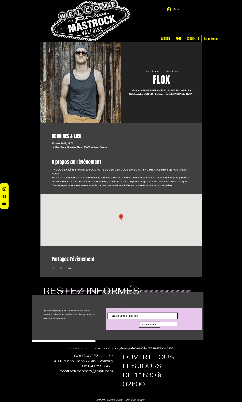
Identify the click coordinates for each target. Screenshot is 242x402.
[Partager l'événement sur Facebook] (53, 268)
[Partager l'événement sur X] (61, 268)
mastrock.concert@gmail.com (86, 371)
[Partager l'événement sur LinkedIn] (69, 268)
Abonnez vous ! (116, 310)
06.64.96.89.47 (95, 365)
